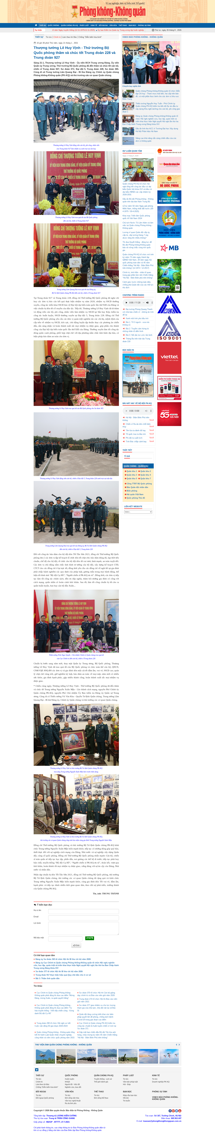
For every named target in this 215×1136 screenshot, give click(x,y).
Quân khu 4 (145, 475)
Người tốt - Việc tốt (72, 1084)
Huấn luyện (69, 1079)
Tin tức (49, 37)
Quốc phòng (53, 25)
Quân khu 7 (145, 478)
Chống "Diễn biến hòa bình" (90, 37)
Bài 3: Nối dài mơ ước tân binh (139, 335)
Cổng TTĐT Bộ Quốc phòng (139, 484)
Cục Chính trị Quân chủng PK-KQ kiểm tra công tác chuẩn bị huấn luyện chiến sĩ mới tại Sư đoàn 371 (96, 1026)
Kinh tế (94, 25)
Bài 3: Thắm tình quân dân (48, 978)
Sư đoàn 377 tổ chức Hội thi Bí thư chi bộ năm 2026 (59, 971)
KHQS (67, 1082)
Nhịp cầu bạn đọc (130, 1095)
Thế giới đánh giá (101, 1082)
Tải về (151, 420)
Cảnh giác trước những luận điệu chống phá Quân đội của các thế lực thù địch (138, 284)
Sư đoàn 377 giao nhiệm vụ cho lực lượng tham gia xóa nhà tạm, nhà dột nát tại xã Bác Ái (96, 1008)
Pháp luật (84, 25)
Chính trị (57, 37)
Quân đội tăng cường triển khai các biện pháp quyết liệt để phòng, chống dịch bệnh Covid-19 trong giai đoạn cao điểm (95, 1017)
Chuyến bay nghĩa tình (131, 86)
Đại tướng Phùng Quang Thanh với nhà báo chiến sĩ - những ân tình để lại (138, 312)
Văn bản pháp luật (130, 1082)
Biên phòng (132, 491)
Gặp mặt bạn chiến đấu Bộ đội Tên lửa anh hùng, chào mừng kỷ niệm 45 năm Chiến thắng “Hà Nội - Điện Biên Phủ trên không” (97, 1035)
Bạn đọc (132, 25)
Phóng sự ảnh (144, 25)
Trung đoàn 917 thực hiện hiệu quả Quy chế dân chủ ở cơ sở (63, 975)
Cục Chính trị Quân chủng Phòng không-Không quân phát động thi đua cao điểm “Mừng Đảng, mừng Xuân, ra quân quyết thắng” (54, 995)
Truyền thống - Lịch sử (103, 1079)
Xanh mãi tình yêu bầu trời (137, 318)
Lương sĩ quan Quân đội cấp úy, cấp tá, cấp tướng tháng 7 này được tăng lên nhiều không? (136, 235)
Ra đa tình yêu (70, 1103)
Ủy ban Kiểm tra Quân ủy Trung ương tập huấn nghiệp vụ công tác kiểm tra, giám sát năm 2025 (119, 30)
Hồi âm (126, 1098)
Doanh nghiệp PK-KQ (160, 1082)
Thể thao (123, 25)
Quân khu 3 (132, 475)
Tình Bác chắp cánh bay (136, 441)
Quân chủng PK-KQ (69, 25)
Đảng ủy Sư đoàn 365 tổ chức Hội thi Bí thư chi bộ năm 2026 (63, 959)
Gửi (77, 945)
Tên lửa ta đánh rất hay (136, 430)
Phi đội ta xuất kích (134, 438)
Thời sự (42, 25)
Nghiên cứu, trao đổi (73, 1087)
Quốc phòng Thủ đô (136, 498)
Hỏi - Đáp (127, 1084)
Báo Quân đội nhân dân (137, 487)
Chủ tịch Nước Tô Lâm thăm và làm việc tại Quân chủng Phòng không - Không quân (138, 225)
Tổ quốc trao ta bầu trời (136, 434)
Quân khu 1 (132, 471)
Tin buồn (126, 1101)
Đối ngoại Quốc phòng (45, 1098)
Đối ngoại (103, 25)
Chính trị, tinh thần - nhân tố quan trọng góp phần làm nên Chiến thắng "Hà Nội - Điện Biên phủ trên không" (138, 275)
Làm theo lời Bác (69, 37)
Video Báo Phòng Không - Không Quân (142, 37)
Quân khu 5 (132, 478)
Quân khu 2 (145, 471)
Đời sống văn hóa (72, 1098)
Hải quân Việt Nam (135, 494)
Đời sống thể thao (101, 1098)
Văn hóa (113, 25)
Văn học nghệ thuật (72, 1101)
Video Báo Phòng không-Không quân (165, 1098)
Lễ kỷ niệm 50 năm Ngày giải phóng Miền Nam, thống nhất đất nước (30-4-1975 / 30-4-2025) (138, 208)
